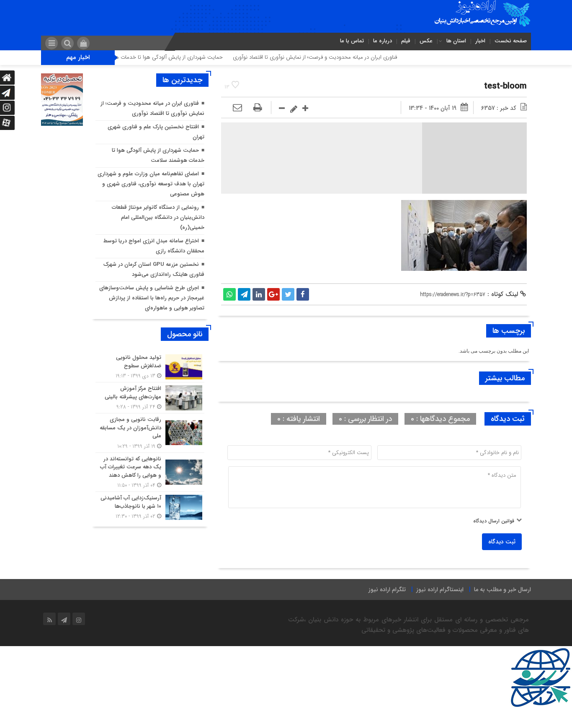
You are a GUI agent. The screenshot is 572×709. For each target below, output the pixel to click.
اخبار (480, 40)
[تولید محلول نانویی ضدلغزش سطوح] (149, 366)
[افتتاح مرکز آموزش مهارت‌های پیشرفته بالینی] (149, 397)
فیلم (405, 40)
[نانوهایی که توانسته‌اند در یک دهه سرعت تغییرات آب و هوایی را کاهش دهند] (149, 472)
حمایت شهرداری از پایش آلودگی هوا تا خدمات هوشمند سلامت (174, 57)
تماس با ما (352, 40)
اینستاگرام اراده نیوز (440, 589)
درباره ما (382, 40)
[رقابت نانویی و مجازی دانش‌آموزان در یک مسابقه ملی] (149, 432)
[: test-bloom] (237, 108)
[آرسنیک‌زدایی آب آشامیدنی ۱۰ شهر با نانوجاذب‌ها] (149, 506)
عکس (426, 40)
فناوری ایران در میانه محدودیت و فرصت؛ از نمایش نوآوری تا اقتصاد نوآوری (336, 57)
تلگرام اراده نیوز (387, 589)
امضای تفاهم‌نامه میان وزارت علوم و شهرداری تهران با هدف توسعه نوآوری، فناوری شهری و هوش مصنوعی (151, 183)
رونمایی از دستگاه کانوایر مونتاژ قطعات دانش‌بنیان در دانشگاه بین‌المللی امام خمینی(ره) (158, 217)
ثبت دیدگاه (501, 541)
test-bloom (505, 86)
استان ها (456, 40)
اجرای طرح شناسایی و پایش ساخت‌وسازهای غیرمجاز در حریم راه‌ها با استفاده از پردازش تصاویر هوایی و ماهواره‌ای (151, 297)
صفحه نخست (511, 40)
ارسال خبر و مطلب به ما (502, 589)
